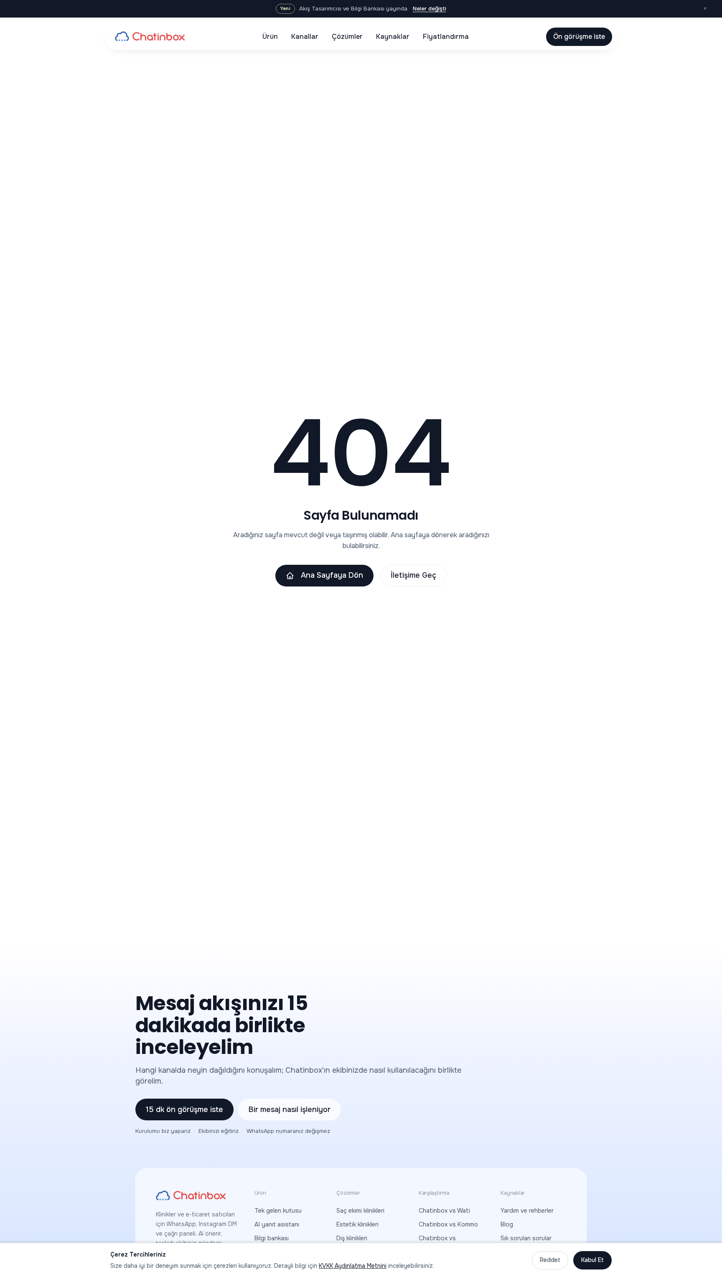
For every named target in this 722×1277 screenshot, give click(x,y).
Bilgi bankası (271, 1238)
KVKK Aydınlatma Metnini (352, 1265)
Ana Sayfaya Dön (332, 575)
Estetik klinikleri (357, 1224)
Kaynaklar (392, 36)
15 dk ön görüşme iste (184, 1109)
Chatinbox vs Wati (444, 1210)
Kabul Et (592, 1260)
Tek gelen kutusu (278, 1210)
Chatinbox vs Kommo (448, 1224)
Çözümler (347, 36)
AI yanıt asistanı (276, 1224)
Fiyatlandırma (446, 36)
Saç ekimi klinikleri (360, 1210)
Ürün (270, 36)
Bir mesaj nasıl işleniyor (289, 1109)
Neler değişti (429, 8)
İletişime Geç (413, 575)
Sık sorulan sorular (526, 1238)
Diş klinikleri (351, 1238)
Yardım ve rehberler (527, 1210)
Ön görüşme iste (579, 36)
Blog (507, 1224)
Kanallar (304, 36)
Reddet (550, 1260)
